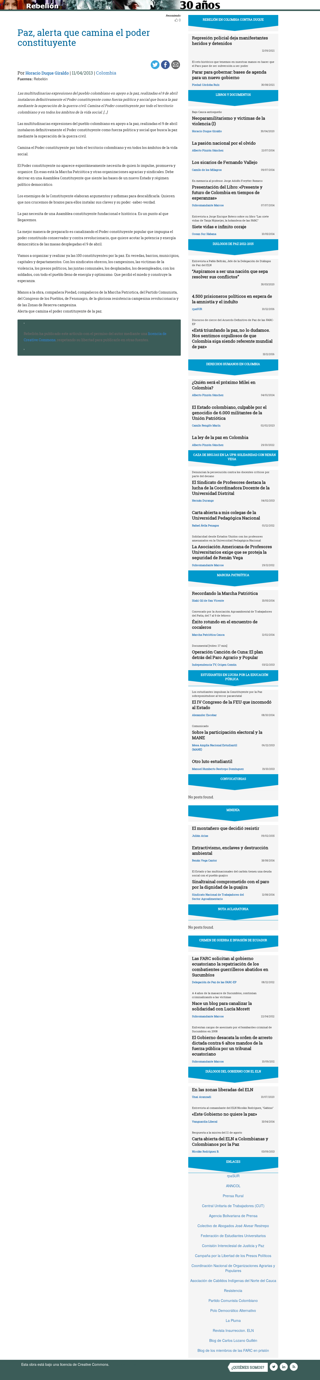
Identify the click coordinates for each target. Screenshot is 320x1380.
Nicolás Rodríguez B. (205, 1151)
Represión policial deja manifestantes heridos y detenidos (230, 40)
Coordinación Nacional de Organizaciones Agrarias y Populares (233, 1268)
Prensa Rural (233, 1195)
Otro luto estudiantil (212, 761)
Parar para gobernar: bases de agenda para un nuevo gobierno (229, 74)
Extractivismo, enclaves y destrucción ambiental (230, 850)
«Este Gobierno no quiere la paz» (224, 1114)
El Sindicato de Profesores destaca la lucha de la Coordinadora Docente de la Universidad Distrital (231, 487)
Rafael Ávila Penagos (205, 525)
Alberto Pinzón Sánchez (208, 150)
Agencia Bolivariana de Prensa (233, 1215)
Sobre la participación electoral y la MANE (227, 735)
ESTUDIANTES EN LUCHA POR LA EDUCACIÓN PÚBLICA (234, 677)
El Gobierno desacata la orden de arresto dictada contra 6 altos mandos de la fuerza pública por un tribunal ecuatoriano (232, 1046)
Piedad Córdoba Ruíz (206, 85)
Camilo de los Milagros (207, 170)
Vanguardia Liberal (204, 1121)
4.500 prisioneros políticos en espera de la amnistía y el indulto (232, 299)
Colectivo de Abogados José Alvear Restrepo (233, 1225)
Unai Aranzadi (201, 1097)
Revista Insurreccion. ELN (233, 1330)
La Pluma (233, 1320)
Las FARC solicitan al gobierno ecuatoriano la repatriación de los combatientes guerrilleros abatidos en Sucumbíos (230, 966)
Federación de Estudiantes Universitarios (233, 1235)
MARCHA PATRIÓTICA (233, 575)
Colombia (106, 73)
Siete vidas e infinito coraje (219, 226)
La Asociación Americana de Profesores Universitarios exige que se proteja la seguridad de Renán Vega (232, 552)
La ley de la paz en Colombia (220, 437)
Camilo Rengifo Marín (206, 425)
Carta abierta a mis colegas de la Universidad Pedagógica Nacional (226, 515)
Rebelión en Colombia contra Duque (233, 19)
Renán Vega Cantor (204, 860)
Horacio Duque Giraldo (47, 73)
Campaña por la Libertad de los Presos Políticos (233, 1255)
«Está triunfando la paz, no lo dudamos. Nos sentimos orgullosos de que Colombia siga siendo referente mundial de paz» (232, 338)
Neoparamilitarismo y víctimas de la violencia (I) (228, 120)
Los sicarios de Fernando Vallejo (225, 162)
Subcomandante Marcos (208, 205)
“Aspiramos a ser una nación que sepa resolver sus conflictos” (230, 274)
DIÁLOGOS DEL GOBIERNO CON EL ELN (233, 1071)
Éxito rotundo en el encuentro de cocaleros (225, 624)
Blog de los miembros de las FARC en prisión (233, 1350)
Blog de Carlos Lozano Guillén (233, 1340)
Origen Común (227, 664)
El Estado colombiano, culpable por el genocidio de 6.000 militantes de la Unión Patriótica (229, 412)
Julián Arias (200, 836)
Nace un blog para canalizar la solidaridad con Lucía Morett (222, 1006)
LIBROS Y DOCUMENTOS (233, 95)
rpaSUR (197, 309)
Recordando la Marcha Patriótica (225, 593)
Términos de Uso (123, 1364)
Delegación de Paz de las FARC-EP (214, 982)
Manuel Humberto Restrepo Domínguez (218, 769)
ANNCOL (233, 1185)
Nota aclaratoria (233, 909)
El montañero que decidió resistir (225, 828)
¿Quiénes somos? (248, 1367)
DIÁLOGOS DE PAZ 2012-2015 (233, 244)
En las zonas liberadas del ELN (222, 1089)
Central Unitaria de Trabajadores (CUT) (233, 1205)
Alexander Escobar (204, 715)
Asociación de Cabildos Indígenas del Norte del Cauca (233, 1280)
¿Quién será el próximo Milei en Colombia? (224, 385)
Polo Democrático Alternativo (233, 1310)
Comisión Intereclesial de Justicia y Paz (233, 1245)
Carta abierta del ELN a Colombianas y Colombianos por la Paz (230, 1141)
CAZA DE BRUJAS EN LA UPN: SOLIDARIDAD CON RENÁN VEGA (234, 457)
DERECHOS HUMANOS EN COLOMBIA (233, 364)
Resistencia (233, 1290)
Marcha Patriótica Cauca (208, 635)
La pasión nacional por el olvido (224, 143)
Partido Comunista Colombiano (233, 1300)
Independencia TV (204, 664)
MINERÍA (233, 810)
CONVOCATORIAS (233, 779)
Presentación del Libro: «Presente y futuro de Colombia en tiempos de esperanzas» (227, 192)
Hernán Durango (203, 500)
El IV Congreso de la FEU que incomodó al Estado (232, 704)
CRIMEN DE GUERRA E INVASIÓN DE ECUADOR (233, 940)
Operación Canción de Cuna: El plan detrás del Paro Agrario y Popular (227, 654)
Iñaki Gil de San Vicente (208, 600)
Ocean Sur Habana (204, 234)
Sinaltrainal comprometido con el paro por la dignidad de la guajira (230, 884)
